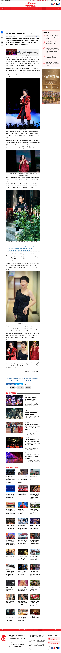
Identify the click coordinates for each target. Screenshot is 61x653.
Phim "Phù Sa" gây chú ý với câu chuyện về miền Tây (35, 589)
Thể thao (18, 8)
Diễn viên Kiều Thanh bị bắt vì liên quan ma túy (34, 478)
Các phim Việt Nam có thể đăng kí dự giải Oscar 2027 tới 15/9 (22, 558)
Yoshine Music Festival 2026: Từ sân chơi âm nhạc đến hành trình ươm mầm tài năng (10, 512)
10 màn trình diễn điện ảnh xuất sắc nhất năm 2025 (52, 42)
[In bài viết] (2, 37)
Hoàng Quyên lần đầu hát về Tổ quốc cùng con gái (34, 617)
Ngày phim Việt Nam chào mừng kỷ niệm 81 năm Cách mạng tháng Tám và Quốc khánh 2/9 (10, 574)
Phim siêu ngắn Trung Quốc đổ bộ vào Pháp (10, 557)
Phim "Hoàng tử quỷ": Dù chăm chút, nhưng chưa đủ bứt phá (52, 37)
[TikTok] (59, 0)
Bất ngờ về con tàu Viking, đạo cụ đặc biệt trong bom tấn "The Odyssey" (10, 618)
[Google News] (32, 36)
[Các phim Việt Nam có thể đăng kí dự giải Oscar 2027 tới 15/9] (23, 552)
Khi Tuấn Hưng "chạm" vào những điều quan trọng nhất (52, 57)
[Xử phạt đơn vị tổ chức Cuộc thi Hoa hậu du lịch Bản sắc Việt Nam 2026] (23, 612)
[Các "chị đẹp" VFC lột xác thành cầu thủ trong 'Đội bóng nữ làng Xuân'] (35, 597)
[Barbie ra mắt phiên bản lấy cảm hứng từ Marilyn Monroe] (23, 583)
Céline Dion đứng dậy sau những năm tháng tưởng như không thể (10, 603)
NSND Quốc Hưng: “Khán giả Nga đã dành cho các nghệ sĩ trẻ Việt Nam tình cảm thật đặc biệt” (10, 479)
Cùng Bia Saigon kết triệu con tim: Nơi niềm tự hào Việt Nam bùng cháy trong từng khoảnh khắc (32, 442)
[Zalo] (59, 4)
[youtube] (54, 4)
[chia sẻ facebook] (2, 34)
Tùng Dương (28, 387)
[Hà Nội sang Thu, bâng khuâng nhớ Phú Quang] (10, 583)
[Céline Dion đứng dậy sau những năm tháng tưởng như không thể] (10, 597)
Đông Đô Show (20, 387)
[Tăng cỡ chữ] (2, 40)
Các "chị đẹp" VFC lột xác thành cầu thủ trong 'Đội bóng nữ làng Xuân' (34, 603)
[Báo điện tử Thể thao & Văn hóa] (30, 4)
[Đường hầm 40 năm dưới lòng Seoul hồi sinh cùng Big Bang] (14, 457)
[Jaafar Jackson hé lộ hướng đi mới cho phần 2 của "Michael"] (35, 536)
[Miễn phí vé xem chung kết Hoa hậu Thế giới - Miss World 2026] (14, 400)
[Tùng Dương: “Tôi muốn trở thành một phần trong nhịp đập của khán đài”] (23, 505)
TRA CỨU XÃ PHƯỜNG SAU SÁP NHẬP (42, 0)
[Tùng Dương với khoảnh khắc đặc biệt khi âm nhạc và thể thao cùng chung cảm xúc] (14, 427)
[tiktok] (57, 4)
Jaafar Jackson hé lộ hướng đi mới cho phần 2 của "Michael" (34, 542)
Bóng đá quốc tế (30, 8)
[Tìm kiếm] (2, 4)
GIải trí (44, 8)
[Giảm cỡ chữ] (2, 45)
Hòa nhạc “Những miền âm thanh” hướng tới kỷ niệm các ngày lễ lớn (22, 527)
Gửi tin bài (52, 0)
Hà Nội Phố (12, 387)
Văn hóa (36, 8)
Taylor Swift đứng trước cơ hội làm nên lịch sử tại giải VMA (22, 603)
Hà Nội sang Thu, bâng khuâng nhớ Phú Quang (10, 589)
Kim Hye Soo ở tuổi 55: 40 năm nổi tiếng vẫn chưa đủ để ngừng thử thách (35, 573)
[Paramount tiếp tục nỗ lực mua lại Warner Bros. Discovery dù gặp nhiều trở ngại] (10, 488)
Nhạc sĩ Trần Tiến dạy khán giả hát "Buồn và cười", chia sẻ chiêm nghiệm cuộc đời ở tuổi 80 (34, 495)
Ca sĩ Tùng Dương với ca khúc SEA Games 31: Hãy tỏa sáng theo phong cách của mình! (23, 246)
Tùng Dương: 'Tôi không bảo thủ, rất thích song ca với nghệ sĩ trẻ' (19, 250)
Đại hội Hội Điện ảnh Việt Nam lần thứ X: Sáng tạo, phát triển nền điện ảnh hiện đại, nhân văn (10, 543)
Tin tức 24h (13, 8)
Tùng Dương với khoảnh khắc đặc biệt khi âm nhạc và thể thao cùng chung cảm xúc (32, 427)
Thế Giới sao (49, 8)
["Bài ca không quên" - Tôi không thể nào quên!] (23, 488)
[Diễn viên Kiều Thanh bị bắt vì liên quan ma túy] (35, 472)
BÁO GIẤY (33, 0)
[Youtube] (57, 0)
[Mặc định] (2, 42)
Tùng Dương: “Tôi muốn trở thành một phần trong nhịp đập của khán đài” (22, 511)
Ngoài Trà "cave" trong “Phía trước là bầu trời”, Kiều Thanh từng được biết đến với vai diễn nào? (22, 479)
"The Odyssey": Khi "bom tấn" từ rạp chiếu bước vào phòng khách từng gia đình (35, 558)
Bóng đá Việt (23, 8)
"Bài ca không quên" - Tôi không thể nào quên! (22, 494)
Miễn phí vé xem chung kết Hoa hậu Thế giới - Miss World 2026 (31, 399)
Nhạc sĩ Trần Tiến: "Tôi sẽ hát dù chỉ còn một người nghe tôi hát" (35, 527)
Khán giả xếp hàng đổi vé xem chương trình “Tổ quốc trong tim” (22, 542)
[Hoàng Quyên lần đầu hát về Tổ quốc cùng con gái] (35, 612)
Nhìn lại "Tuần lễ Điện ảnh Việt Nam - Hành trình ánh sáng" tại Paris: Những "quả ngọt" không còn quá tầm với (52, 49)
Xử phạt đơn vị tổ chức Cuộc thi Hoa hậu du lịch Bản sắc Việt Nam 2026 (22, 618)
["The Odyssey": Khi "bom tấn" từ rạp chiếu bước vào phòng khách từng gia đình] (35, 552)
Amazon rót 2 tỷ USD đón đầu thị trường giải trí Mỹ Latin (22, 573)
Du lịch (40, 8)
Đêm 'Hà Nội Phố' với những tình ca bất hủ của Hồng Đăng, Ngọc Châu (20, 380)
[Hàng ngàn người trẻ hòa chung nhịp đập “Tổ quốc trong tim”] (10, 521)
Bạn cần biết (55, 8)
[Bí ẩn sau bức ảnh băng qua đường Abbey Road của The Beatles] (14, 413)
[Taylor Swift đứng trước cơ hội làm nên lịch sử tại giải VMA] (23, 597)
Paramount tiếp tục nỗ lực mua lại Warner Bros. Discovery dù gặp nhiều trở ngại (10, 495)
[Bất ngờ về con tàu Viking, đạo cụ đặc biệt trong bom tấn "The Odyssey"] (10, 612)
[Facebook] (55, 0)
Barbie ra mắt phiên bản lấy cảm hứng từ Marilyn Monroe (22, 589)
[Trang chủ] (2, 8)
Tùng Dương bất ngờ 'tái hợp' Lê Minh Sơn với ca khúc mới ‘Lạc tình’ (19, 248)
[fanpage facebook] (52, 4)
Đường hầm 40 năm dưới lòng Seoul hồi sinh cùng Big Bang (32, 456)
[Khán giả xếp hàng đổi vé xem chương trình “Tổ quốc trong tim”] (23, 536)
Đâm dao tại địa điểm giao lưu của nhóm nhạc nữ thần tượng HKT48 (52, 64)
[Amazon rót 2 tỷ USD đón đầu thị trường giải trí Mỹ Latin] (23, 567)
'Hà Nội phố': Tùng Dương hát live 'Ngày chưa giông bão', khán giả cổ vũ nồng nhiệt (22, 378)
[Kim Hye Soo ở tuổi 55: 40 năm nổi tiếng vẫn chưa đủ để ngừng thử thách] (35, 567)
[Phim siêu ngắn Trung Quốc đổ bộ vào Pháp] (10, 552)
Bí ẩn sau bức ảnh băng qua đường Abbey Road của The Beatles (31, 412)
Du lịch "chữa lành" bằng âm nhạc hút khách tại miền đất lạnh (34, 511)
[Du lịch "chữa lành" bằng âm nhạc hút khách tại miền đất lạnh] (35, 505)
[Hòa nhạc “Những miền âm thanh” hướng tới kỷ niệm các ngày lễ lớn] (23, 521)
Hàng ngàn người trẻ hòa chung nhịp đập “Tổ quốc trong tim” (10, 527)
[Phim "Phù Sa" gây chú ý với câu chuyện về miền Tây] (35, 583)
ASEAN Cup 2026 (7, 8)
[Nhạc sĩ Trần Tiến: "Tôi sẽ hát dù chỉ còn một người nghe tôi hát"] (35, 521)
